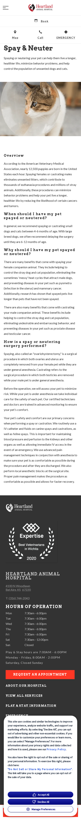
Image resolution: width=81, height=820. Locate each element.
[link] (40, 8)
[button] (5, 7)
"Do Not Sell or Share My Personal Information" (40, 769)
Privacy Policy (56, 749)
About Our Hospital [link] (26, 685)
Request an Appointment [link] (40, 674)
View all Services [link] (24, 695)
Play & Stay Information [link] (31, 705)
